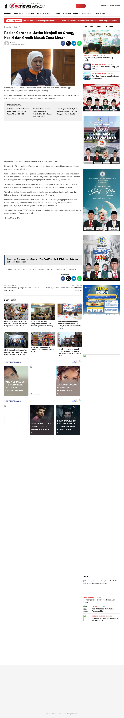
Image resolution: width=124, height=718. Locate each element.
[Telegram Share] (73, 43)
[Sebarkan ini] (63, 43)
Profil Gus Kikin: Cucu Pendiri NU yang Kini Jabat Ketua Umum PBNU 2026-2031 (18, 111)
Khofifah (41, 269)
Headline (95, 616)
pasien (49, 269)
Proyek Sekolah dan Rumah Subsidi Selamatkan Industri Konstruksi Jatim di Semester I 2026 (69, 352)
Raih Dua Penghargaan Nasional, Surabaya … (105, 77)
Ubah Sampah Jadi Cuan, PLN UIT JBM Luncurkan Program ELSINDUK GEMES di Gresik (15, 352)
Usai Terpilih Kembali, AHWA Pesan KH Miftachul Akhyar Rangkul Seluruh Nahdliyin (67, 111)
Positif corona (60, 269)
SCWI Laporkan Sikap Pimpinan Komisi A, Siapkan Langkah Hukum (21, 287)
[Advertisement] (43, 141)
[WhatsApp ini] (79, 43)
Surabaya (86, 598)
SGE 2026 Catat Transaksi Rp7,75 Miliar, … (105, 68)
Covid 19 (9, 269)
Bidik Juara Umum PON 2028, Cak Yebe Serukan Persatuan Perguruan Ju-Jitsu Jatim (15, 323)
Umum (92, 598)
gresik (17, 269)
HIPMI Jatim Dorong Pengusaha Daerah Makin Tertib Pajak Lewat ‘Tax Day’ (42, 323)
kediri (32, 269)
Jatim (25, 269)
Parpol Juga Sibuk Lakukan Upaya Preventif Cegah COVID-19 (64, 287)
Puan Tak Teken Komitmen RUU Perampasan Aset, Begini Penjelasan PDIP (74, 21)
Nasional (102, 616)
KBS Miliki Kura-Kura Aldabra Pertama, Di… (103, 610)
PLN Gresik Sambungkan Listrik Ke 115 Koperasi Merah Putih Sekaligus (42, 349)
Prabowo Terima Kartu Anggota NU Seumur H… (105, 619)
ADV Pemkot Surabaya (90, 55)
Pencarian (81, 6)
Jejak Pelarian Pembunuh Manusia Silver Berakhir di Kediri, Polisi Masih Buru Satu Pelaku (69, 324)
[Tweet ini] (68, 43)
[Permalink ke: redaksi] (6, 43)
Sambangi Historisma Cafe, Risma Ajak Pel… (99, 601)
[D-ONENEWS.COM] (23, 6)
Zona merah (72, 269)
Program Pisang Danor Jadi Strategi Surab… (98, 59)
